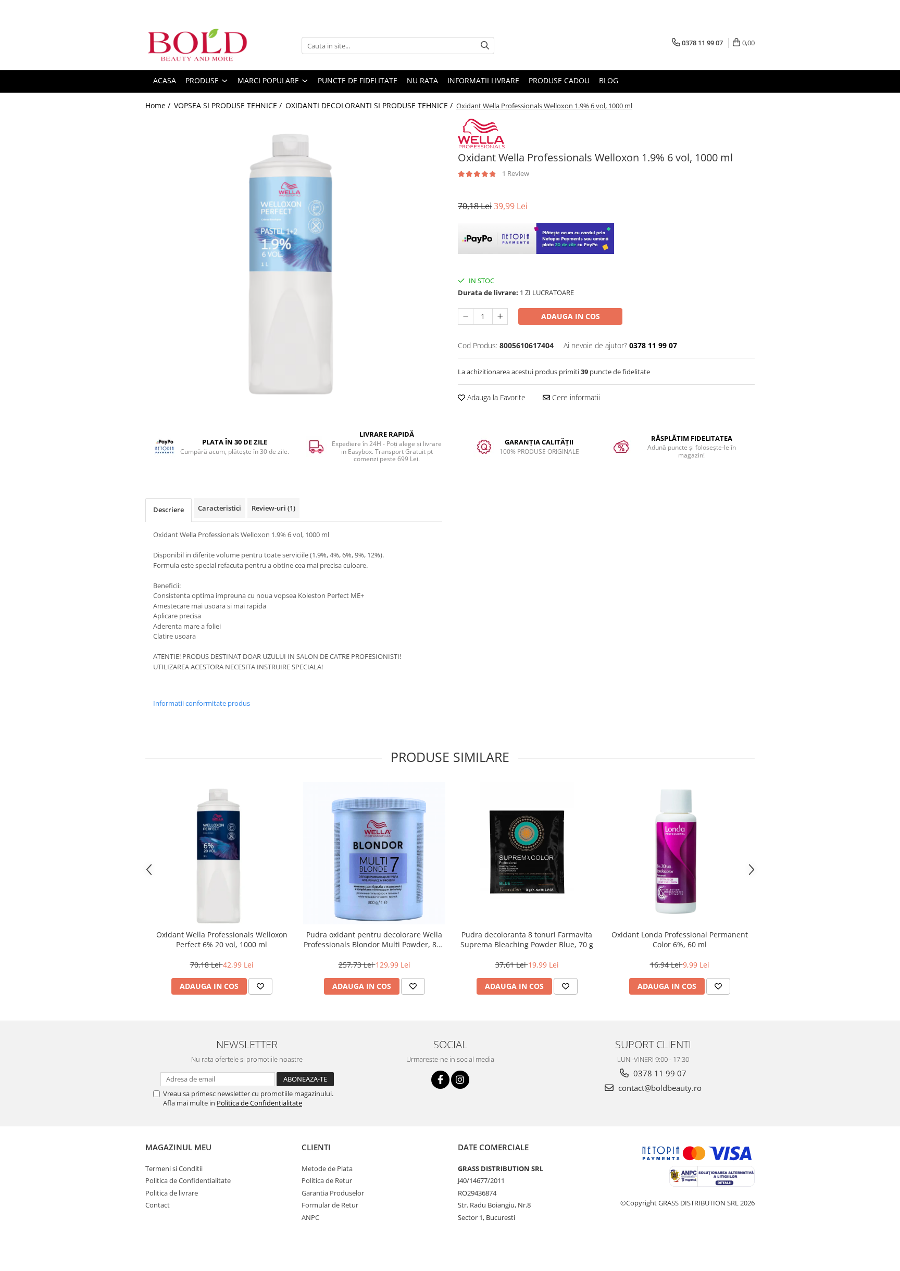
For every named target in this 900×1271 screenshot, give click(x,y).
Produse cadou (559, 80)
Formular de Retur (330, 1205)
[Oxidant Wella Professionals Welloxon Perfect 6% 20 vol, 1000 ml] (222, 853)
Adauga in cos (570, 316)
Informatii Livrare (483, 80)
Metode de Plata (327, 1168)
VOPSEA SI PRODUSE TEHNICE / (229, 105)
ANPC (310, 1217)
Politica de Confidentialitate (259, 1103)
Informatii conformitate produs (201, 703)
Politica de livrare (171, 1193)
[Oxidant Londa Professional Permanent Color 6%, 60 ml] (679, 853)
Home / (158, 105)
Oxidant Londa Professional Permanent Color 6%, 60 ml (679, 939)
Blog (608, 80)
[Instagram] (460, 1080)
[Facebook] (440, 1080)
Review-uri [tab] (273, 508)
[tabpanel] (293, 267)
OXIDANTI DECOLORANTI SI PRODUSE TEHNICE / (370, 105)
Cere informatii (575, 397)
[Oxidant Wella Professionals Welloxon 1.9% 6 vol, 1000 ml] (293, 267)
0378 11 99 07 (658, 1073)
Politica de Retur (327, 1180)
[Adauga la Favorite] (260, 986)
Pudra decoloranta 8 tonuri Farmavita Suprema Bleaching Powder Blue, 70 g (526, 939)
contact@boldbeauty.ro (659, 1088)
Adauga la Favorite (495, 397)
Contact (157, 1205)
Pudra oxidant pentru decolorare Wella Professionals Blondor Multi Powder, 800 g (374, 939)
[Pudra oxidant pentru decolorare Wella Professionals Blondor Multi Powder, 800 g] (374, 853)
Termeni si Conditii (174, 1168)
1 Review (515, 173)
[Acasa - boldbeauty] (197, 45)
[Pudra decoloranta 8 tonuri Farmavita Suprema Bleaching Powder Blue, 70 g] (527, 853)
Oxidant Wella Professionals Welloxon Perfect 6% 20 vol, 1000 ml (222, 939)
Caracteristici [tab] (219, 508)
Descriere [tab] (168, 509)
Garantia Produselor (333, 1193)
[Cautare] (485, 45)
